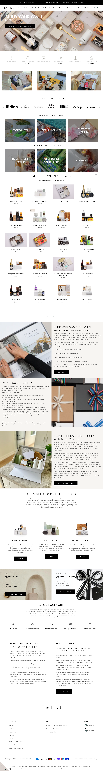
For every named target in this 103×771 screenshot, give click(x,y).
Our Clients (12, 729)
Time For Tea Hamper (39, 225)
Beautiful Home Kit (87, 300)
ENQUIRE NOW (64, 691)
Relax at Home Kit (16, 250)
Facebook (90, 725)
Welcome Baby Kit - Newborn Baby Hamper (63, 274)
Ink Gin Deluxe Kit (40, 300)
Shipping (11, 738)
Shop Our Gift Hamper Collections (56, 726)
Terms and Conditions (80, 759)
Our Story (11, 726)
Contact (11, 735)
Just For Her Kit (39, 250)
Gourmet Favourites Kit (40, 274)
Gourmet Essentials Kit (87, 250)
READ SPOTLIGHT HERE (15, 594)
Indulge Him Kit (16, 300)
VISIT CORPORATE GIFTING (65, 483)
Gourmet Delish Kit (16, 201)
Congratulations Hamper (16, 274)
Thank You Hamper (87, 274)
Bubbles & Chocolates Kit (87, 201)
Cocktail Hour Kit (87, 225)
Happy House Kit (13, 545)
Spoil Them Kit (63, 250)
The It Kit (18, 759)
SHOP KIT (20, 558)
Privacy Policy (93, 759)
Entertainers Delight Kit (63, 225)
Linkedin (89, 728)
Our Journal (12, 732)
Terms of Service (14, 745)
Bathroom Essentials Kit (40, 201)
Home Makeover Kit (63, 300)
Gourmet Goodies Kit (16, 225)
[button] (5, 766)
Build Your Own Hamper (53, 729)
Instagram (90, 731)
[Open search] (95, 7)
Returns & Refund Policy (16, 742)
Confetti (28, 759)
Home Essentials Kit (76, 545)
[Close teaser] (10, 769)
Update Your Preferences (16, 748)
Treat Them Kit (63, 201)
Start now (61, 372)
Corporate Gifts (51, 732)
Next (96, 174)
